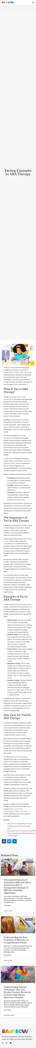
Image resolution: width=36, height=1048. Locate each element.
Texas (17, 811)
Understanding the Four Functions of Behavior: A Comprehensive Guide (16, 940)
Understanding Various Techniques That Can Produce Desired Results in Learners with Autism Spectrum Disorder (17, 992)
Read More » (7, 905)
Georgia (10, 811)
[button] (4, 841)
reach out (23, 811)
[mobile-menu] (33, 2)
